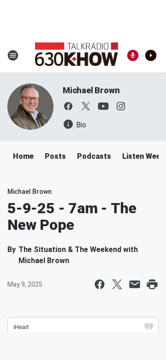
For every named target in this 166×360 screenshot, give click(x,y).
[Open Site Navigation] (12, 55)
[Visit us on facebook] (68, 106)
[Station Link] (76, 55)
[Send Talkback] (132, 55)
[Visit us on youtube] (103, 106)
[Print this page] (152, 284)
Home (23, 156)
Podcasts (94, 156)
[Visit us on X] (85, 106)
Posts (55, 156)
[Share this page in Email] (134, 284)
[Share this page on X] (117, 284)
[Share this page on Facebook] (99, 284)
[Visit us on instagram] (120, 106)
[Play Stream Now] (150, 55)
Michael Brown (91, 90)
